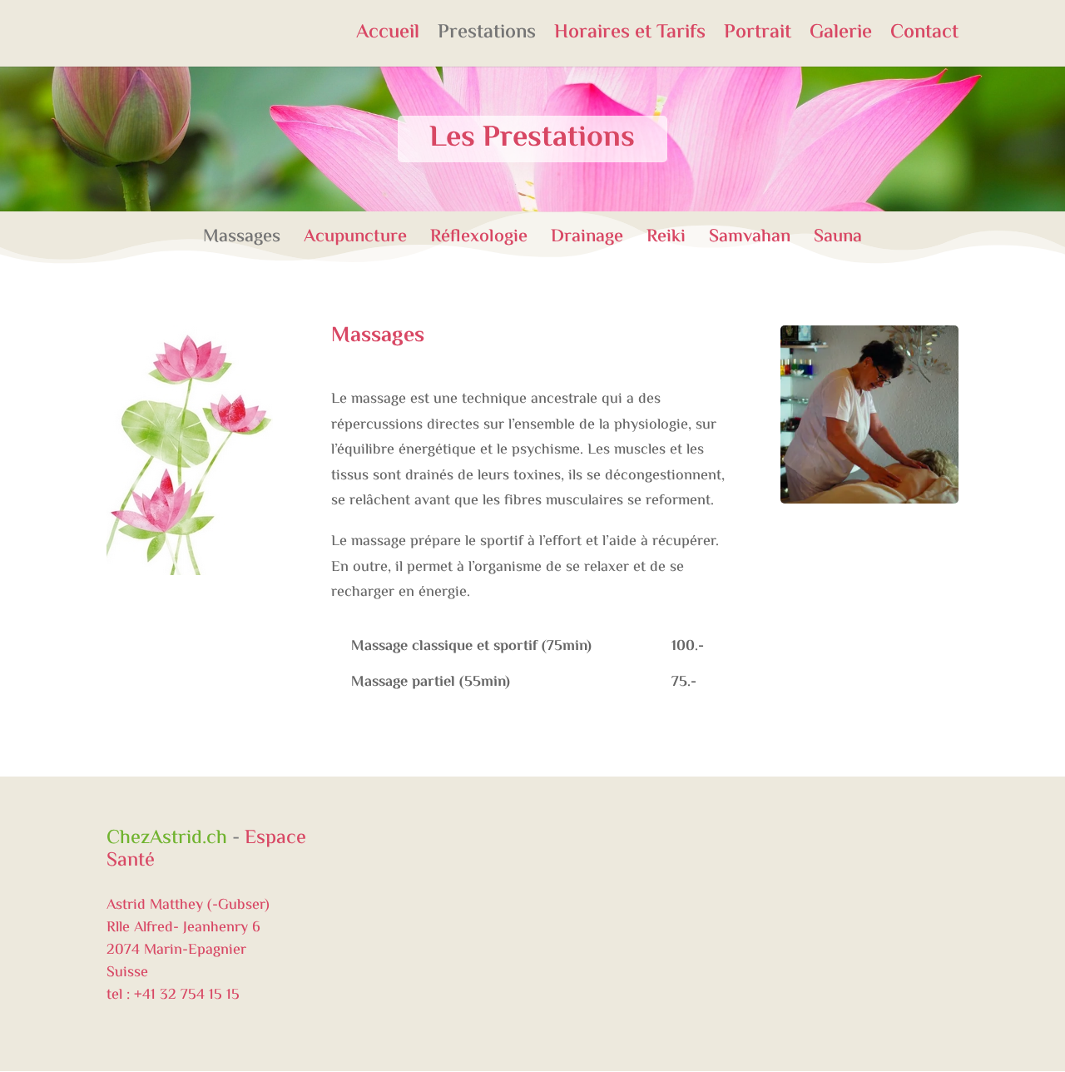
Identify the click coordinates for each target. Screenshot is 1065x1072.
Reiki (677, 237)
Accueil (387, 37)
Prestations (487, 37)
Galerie (841, 37)
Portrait (757, 37)
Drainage (598, 237)
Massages (253, 237)
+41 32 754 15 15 (187, 995)
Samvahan (761, 237)
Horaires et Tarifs (630, 37)
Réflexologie (490, 237)
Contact (924, 37)
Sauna (838, 237)
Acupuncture (367, 237)
